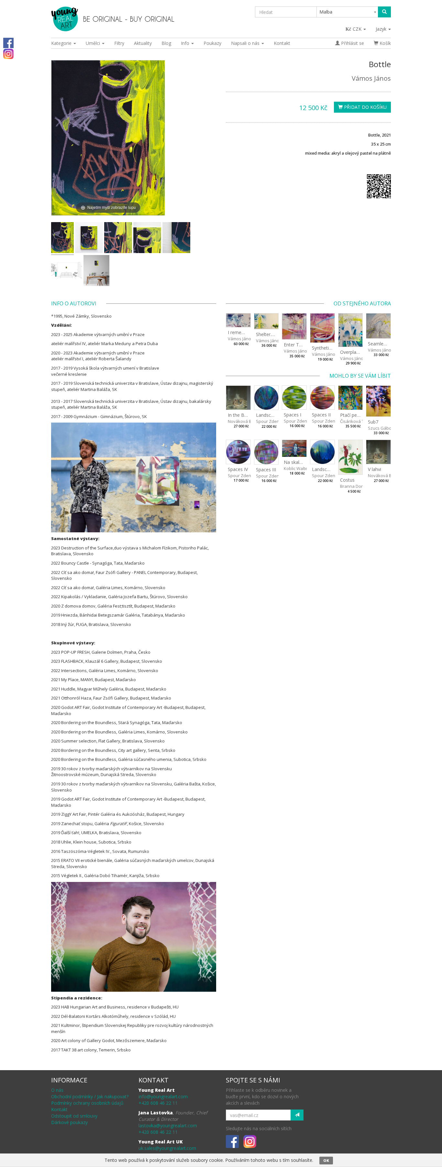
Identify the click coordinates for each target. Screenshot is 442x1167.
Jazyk (382, 29)
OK (326, 1160)
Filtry (119, 43)
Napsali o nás (246, 43)
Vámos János (371, 78)
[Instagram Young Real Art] (8, 53)
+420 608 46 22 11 (158, 1103)
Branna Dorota (354, 486)
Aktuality (143, 43)
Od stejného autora (362, 303)
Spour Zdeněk (270, 421)
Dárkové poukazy (69, 1122)
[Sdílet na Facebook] (8, 42)
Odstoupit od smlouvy (74, 1116)
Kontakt (282, 43)
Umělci (93, 43)
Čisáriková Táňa (356, 421)
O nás (57, 1090)
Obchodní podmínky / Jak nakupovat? (89, 1096)
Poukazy (212, 43)
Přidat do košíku (365, 107)
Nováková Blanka (245, 421)
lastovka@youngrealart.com (167, 1125)
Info (186, 43)
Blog (166, 43)
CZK (358, 29)
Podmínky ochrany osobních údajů (87, 1103)
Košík (384, 43)
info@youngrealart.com (163, 1096)
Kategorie (62, 43)
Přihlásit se (352, 43)
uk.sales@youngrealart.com (167, 1148)
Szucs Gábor (380, 428)
